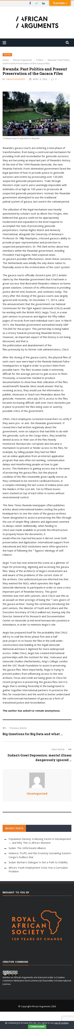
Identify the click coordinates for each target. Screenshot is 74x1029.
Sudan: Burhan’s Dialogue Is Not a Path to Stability (38, 862)
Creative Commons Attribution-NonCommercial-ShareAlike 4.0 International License (37, 981)
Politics (7, 55)
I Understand (37, 1026)
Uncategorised (15, 79)
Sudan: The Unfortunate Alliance (27, 848)
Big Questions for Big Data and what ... (32, 734)
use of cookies (61, 1022)
